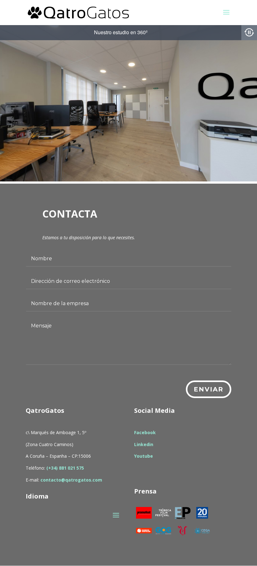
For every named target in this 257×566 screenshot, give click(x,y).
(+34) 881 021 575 (65, 468)
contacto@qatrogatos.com (71, 480)
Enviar (208, 389)
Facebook (145, 432)
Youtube (143, 456)
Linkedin (143, 444)
